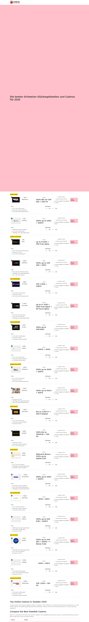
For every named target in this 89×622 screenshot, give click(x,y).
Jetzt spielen (73, 200)
